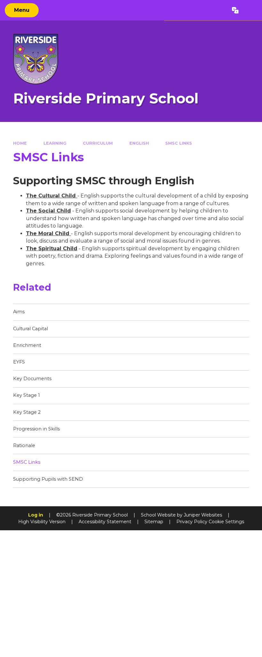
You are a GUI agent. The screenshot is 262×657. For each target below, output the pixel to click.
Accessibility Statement (105, 522)
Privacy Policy (191, 522)
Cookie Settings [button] (226, 522)
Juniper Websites (203, 515)
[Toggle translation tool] (235, 10)
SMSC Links (178, 143)
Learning (54, 143)
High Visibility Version (42, 522)
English (139, 143)
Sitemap (153, 522)
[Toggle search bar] (250, 10)
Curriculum (98, 143)
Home (20, 143)
